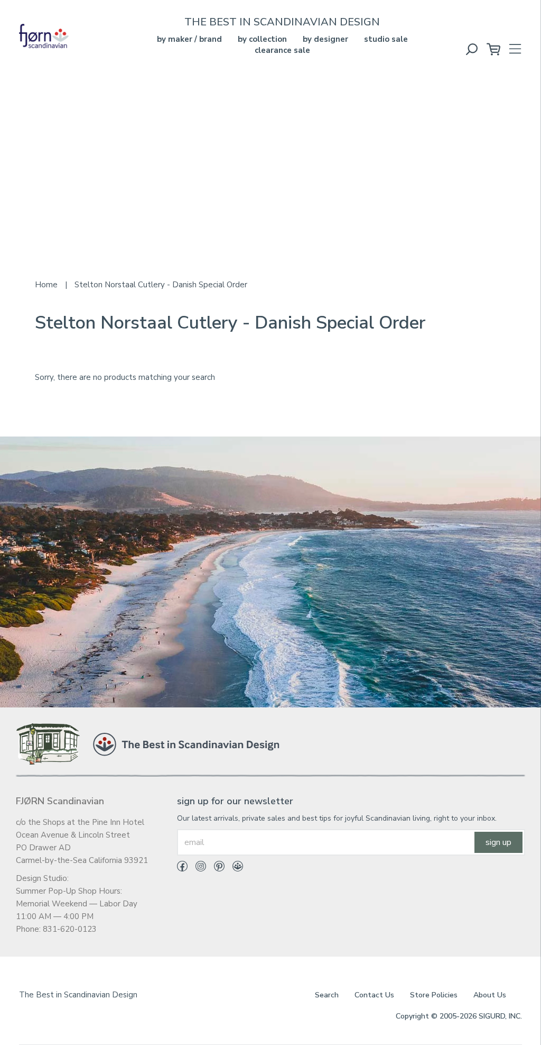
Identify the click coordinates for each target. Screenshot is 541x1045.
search (327, 995)
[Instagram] (197, 868)
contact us (374, 995)
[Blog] (234, 868)
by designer (325, 39)
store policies (434, 995)
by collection (262, 39)
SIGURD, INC (499, 1016)
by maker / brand (189, 39)
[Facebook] (182, 868)
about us (489, 995)
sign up (498, 842)
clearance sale (282, 50)
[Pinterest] (215, 868)
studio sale (386, 39)
